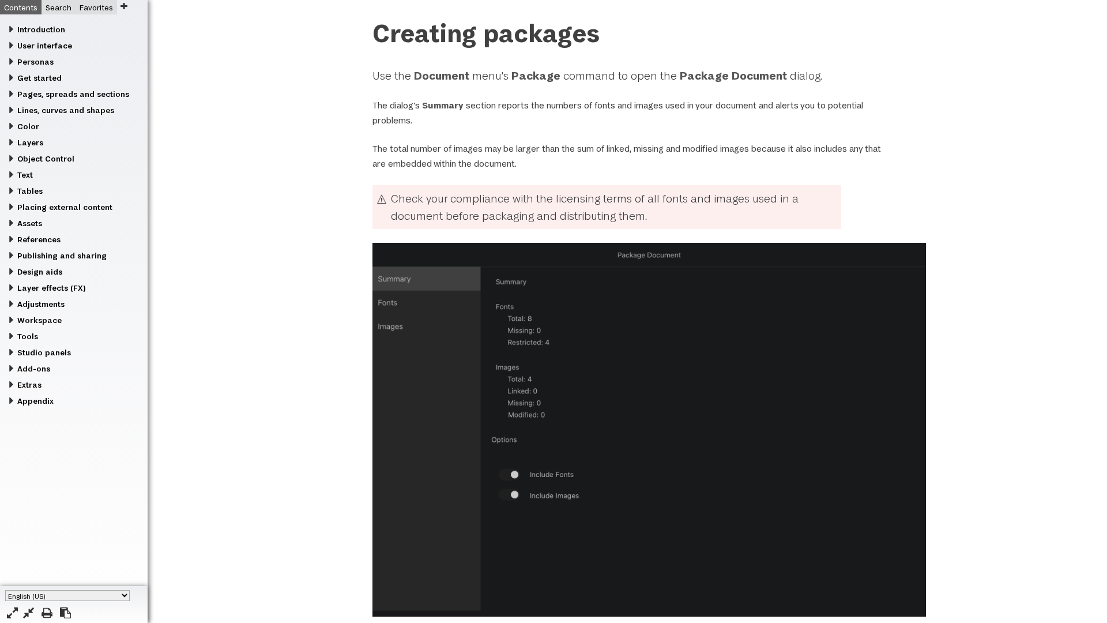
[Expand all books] (12, 612)
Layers (30, 142)
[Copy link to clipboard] (65, 612)
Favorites (96, 7)
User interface (44, 45)
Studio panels (44, 352)
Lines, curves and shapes (65, 110)
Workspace (39, 320)
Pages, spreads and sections (73, 94)
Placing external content (64, 207)
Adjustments (41, 304)
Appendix (35, 401)
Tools (27, 336)
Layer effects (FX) (51, 288)
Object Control (45, 158)
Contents (20, 7)
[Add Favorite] (124, 6)
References (39, 239)
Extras (29, 385)
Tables (30, 191)
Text (25, 175)
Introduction (41, 29)
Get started (39, 78)
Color (28, 126)
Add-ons (33, 368)
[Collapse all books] (28, 612)
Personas (35, 62)
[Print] (47, 612)
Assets (29, 223)
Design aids (39, 272)
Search (58, 7)
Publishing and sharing (62, 255)
